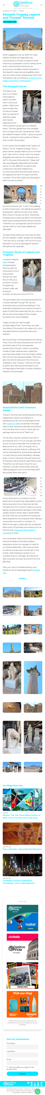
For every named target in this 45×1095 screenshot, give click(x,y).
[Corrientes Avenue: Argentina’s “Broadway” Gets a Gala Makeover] (22, 865)
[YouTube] (31, 1083)
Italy (21, 11)
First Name (11, 1043)
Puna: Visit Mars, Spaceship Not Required (22, 849)
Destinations (10, 22)
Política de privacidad (23, 1091)
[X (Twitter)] (38, 1085)
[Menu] (4, 5)
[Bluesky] (38, 1083)
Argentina (7, 847)
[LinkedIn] (35, 1085)
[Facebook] (41, 1083)
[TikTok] (35, 1083)
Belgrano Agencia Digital (23, 1092)
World (5, 813)
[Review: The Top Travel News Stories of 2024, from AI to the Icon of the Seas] (22, 799)
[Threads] (31, 1085)
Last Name (11, 1051)
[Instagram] (28, 1083)
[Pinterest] (41, 1085)
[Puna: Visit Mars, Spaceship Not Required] (22, 834)
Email (9, 1059)
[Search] (41, 5)
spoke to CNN (13, 424)
